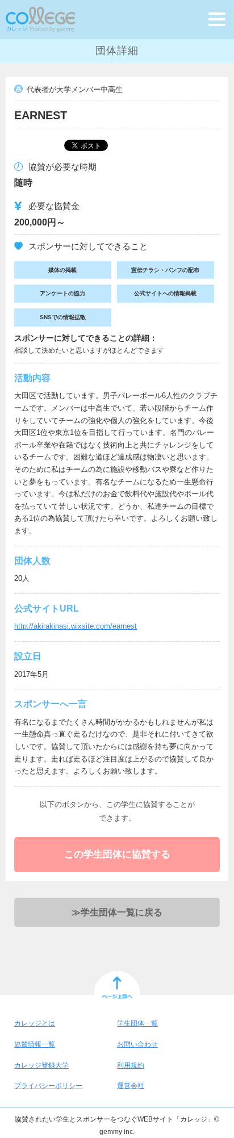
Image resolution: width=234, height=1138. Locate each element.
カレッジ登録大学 (41, 1065)
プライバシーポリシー (48, 1086)
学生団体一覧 (137, 1023)
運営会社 (130, 1086)
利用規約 (130, 1065)
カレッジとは (34, 1023)
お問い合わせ (137, 1044)
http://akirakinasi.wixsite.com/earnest (75, 626)
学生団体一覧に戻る (117, 912)
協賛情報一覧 (34, 1044)
